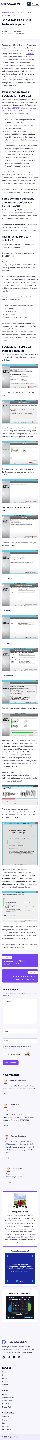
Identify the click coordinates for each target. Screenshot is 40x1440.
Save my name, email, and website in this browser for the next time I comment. (18, 1047)
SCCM (10, 13)
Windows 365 (7, 1429)
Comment (8, 1001)
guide (21, 947)
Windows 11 (6, 1426)
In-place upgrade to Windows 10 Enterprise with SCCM (15, 960)
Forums (5, 1381)
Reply (6, 1094)
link (14, 86)
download (5, 65)
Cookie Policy (7, 1401)
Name (6, 1031)
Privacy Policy (7, 1407)
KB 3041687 (6, 189)
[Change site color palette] (29, 4)
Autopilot (5, 1417)
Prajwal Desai (17, 1136)
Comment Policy (8, 1398)
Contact (5, 1385)
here (27, 166)
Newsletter (6, 1404)
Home (4, 13)
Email (6, 1040)
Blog (3, 1375)
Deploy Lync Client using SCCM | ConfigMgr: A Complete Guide (24, 976)
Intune (4, 1420)
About (4, 1378)
